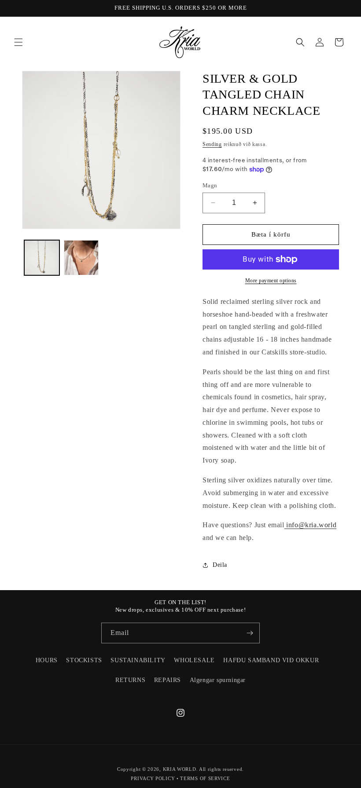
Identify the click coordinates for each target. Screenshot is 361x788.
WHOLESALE (194, 660)
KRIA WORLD (179, 769)
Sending (212, 144)
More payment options (271, 280)
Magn (210, 185)
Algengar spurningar (218, 680)
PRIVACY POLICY (153, 778)
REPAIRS (167, 680)
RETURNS (130, 680)
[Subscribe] (249, 633)
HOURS (47, 660)
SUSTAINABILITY (138, 660)
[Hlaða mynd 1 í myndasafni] (41, 257)
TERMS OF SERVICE (205, 778)
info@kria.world (310, 525)
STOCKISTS (84, 660)
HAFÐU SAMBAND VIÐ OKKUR (271, 660)
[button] (18, 42)
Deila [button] (220, 565)
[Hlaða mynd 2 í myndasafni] (81, 257)
